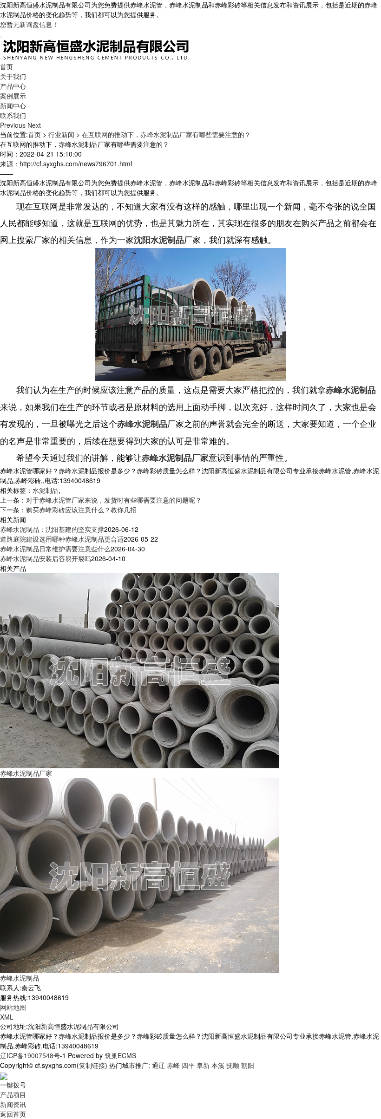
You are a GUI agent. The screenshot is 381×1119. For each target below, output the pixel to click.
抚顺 (232, 1065)
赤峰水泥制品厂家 (26, 773)
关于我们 (13, 76)
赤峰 (173, 1065)
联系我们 (13, 115)
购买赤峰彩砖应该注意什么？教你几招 (81, 509)
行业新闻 (61, 134)
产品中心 (13, 86)
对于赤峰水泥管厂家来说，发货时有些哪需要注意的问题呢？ (114, 499)
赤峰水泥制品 (19, 977)
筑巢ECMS (120, 1055)
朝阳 (247, 1065)
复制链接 (92, 1065)
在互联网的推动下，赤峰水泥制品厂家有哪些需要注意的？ (166, 134)
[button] (13, 125)
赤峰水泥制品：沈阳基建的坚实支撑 (52, 529)
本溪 (217, 1065)
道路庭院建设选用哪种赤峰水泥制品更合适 (62, 538)
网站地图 (13, 1007)
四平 (188, 1065)
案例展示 (13, 95)
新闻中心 (13, 105)
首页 (6, 66)
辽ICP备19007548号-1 (33, 1055)
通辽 (158, 1065)
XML (6, 1016)
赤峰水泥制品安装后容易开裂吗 (45, 558)
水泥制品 (46, 490)
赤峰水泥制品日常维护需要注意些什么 (55, 548)
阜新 (203, 1065)
